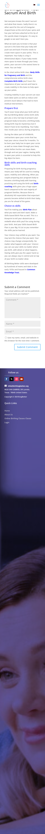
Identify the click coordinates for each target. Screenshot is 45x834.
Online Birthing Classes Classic (17, 418)
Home (7, 410)
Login (6, 422)
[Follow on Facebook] (6, 379)
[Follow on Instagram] (16, 379)
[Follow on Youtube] (22, 379)
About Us (8, 414)
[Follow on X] (12, 379)
